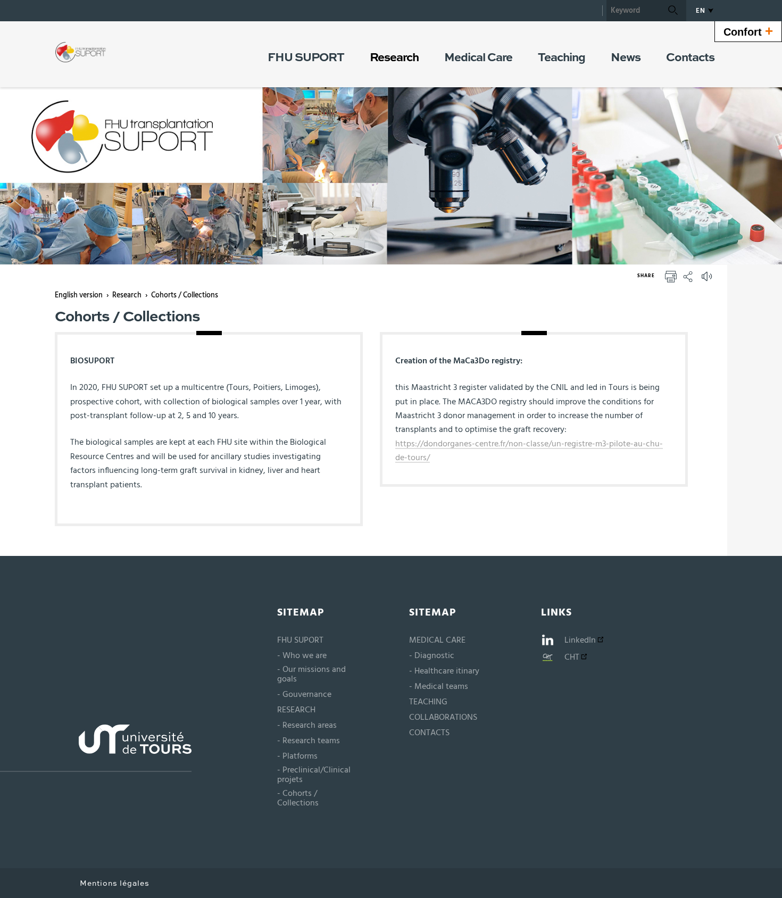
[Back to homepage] (80, 52)
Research (127, 295)
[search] (633, 10)
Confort (748, 31)
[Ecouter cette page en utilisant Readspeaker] (708, 280)
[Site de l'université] (96, 748)
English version (79, 295)
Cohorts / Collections (184, 295)
